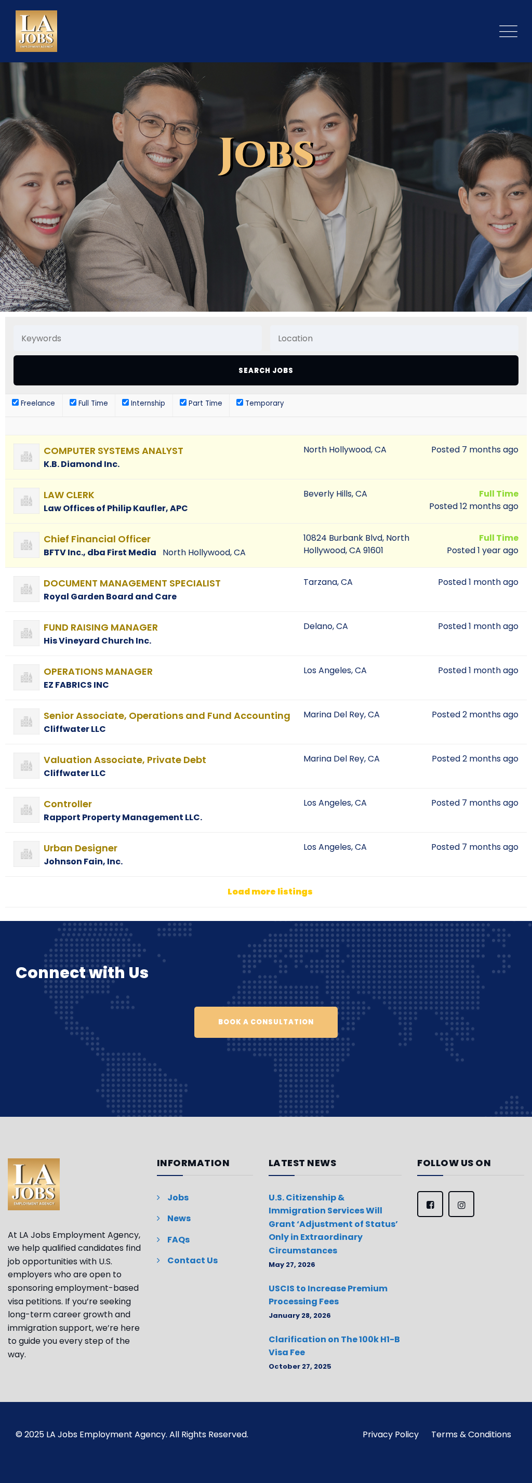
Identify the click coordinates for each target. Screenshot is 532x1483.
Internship (147, 403)
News (179, 1218)
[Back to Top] (510, 1461)
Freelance (37, 403)
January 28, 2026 (300, 1315)
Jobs (178, 1198)
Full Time (92, 403)
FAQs (178, 1240)
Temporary (263, 403)
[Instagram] (461, 1204)
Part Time (204, 403)
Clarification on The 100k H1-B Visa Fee (334, 1346)
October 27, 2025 (300, 1366)
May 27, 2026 (292, 1264)
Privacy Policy (391, 1434)
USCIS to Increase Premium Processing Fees (328, 1295)
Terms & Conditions (471, 1434)
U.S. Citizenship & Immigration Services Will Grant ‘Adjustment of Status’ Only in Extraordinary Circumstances (333, 1224)
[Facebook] (430, 1204)
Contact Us (192, 1260)
